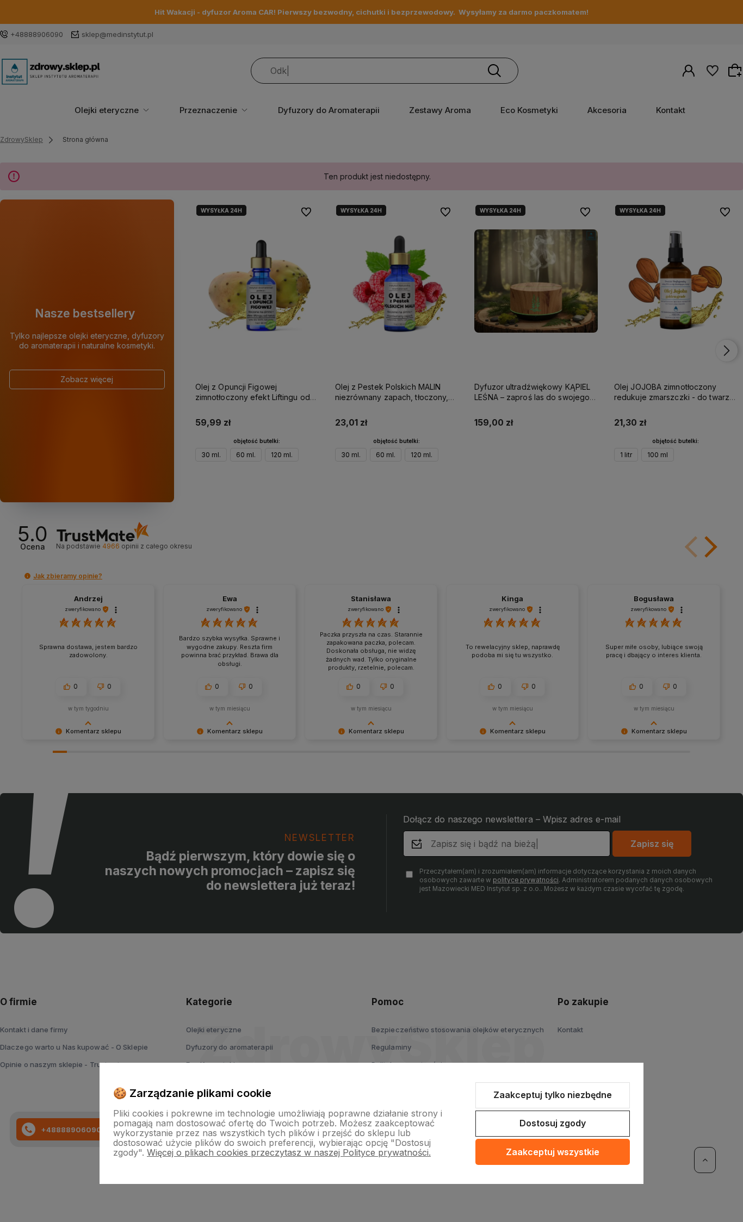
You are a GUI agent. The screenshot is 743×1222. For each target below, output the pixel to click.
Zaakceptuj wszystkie (552, 1151)
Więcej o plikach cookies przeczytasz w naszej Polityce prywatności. (289, 1152)
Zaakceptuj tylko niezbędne (552, 1094)
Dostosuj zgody (552, 1123)
